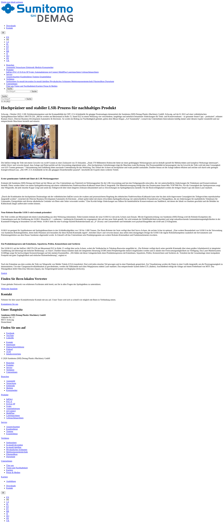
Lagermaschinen (74, 72)
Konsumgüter (47, 67)
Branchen (10, 65)
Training (36, 77)
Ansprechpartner (13, 77)
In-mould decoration (25, 81)
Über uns (10, 86)
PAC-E (16, 72)
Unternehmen (11, 84)
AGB (8, 352)
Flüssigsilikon (99, 81)
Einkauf (9, 349)
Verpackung (21, 67)
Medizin (38, 67)
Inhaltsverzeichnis (13, 354)
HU (7, 56)
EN (7, 37)
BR (7, 51)
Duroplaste (109, 81)
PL (7, 44)
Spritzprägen (11, 81)
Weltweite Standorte (9, 289)
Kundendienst (26, 77)
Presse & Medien (50, 86)
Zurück (4, 273)
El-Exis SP (24, 72)
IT (7, 54)
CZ (7, 42)
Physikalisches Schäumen (60, 81)
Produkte (10, 70)
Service (9, 74)
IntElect (9, 72)
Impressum (10, 344)
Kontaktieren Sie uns (9, 304)
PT (7, 49)
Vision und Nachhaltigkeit (25, 86)
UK (7, 61)
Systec (32, 72)
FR (7, 58)
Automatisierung (42, 72)
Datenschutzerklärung (15, 347)
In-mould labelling (42, 81)
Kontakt (9, 28)
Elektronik (30, 67)
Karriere (39, 86)
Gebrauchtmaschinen (90, 72)
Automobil (11, 67)
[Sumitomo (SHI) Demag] (37, 21)
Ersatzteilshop (45, 77)
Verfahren (10, 79)
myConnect (54, 72)
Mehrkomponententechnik (82, 81)
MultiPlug (63, 72)
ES (7, 46)
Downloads (11, 26)
